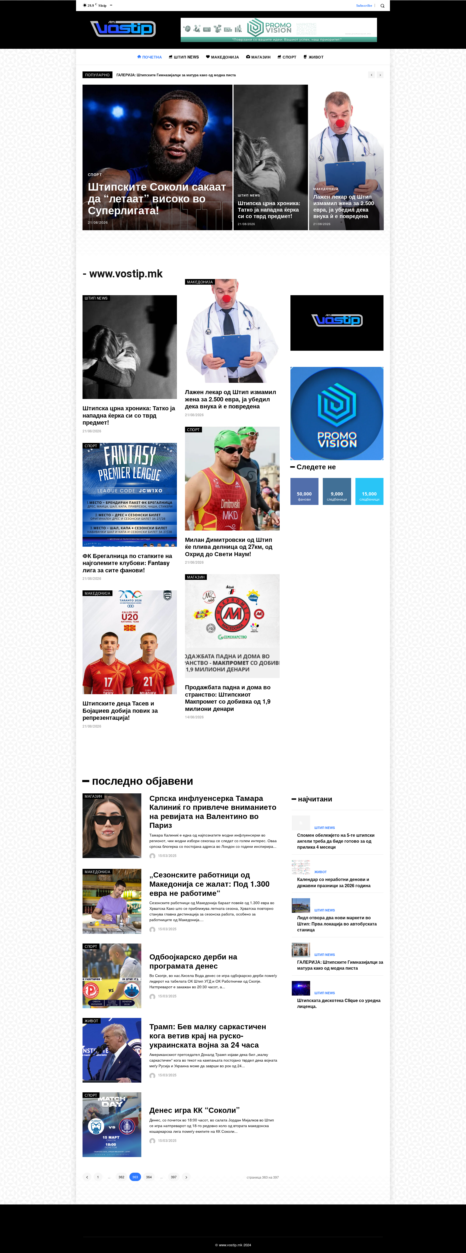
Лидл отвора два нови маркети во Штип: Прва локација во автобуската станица (337, 923)
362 (121, 1177)
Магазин (196, 577)
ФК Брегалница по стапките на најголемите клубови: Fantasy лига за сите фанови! (127, 562)
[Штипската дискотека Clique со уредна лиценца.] (301, 988)
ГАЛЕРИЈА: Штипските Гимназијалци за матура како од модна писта (340, 965)
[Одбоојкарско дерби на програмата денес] (112, 976)
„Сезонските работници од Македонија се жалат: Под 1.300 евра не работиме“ (209, 883)
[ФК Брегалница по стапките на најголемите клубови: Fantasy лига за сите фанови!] (130, 495)
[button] (382, 5)
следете (337, 480)
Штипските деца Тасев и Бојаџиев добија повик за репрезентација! (120, 710)
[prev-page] (87, 1177)
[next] (380, 74)
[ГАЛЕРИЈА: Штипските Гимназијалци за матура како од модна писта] (301, 950)
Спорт (95, 174)
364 (149, 1177)
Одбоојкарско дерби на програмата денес (193, 961)
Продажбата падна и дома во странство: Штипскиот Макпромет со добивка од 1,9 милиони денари (227, 697)
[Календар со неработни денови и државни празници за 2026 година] (301, 867)
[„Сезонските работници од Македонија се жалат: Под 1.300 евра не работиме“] (112, 901)
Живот (91, 1020)
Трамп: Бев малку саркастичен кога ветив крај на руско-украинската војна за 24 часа (207, 1035)
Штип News (249, 195)
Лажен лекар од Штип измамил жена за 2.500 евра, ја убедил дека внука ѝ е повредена (230, 398)
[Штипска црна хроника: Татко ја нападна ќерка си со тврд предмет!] (271, 157)
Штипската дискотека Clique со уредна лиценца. (159, 74)
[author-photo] (153, 856)
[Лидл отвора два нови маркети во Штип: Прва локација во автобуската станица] (301, 905)
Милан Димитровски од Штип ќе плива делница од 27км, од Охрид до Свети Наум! (228, 546)
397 (174, 1177)
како (304, 480)
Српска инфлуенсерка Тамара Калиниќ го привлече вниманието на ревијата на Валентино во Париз (212, 811)
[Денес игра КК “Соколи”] (112, 1124)
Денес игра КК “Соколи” (194, 1109)
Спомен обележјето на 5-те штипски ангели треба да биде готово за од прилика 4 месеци (336, 841)
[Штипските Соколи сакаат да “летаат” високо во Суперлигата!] (158, 157)
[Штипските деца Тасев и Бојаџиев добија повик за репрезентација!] (130, 642)
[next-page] (186, 1177)
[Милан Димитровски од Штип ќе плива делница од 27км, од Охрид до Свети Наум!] (232, 479)
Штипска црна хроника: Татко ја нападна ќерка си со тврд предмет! (129, 415)
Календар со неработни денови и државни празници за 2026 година (334, 882)
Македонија (325, 189)
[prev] (371, 74)
